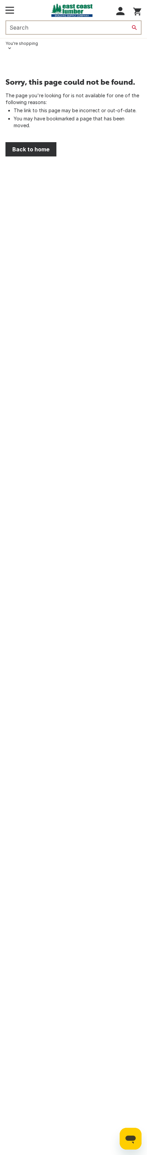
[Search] (134, 27)
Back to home (31, 149)
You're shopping (21, 43)
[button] (120, 11)
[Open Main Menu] (9, 10)
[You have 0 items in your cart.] (137, 10)
